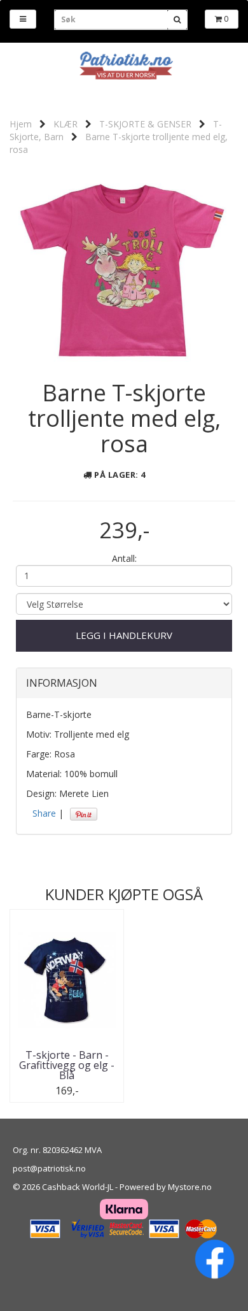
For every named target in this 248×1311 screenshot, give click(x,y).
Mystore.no (190, 1187)
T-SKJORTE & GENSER (145, 124)
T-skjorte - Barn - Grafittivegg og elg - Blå (66, 1065)
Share (44, 813)
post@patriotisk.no (49, 1168)
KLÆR (65, 124)
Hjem (21, 124)
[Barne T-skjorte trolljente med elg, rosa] (124, 265)
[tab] (124, 683)
